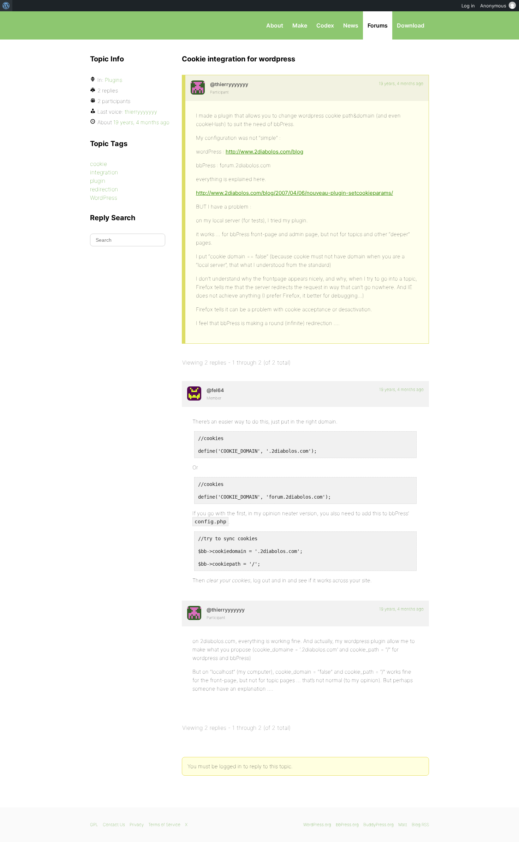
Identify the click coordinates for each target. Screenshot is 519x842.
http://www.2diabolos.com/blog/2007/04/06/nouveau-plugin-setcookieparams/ (294, 193)
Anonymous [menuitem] (493, 5)
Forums (378, 25)
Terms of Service (164, 824)
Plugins (113, 80)
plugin (97, 180)
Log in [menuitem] (468, 5)
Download (410, 25)
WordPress (103, 197)
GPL (94, 824)
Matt (402, 824)
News (350, 25)
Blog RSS (420, 824)
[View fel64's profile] (194, 393)
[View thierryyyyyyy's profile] (198, 87)
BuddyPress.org (378, 824)
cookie (98, 163)
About (274, 25)
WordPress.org (317, 824)
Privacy (137, 824)
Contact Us (114, 824)
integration (104, 172)
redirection (104, 189)
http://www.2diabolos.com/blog (264, 151)
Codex (325, 25)
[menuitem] (6, 5)
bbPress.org (126, 25)
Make (299, 25)
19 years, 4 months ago (401, 83)
